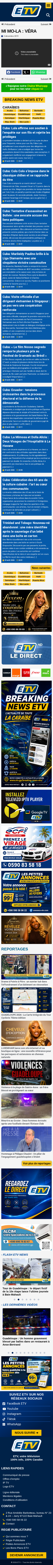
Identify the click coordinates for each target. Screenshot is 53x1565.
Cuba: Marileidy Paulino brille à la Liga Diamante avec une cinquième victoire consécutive (26, 258)
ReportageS (14, 949)
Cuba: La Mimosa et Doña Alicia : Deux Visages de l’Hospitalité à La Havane (26, 441)
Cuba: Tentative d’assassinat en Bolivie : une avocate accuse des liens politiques (25, 215)
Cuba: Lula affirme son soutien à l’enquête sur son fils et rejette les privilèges (26, 132)
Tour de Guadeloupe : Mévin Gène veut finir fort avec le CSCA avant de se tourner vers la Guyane (26, 1291)
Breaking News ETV (24, 100)
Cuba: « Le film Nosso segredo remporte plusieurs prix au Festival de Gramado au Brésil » (25, 351)
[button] (48, 5)
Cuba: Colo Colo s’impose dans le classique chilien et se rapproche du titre (26, 175)
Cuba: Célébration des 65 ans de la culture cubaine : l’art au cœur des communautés (25, 484)
